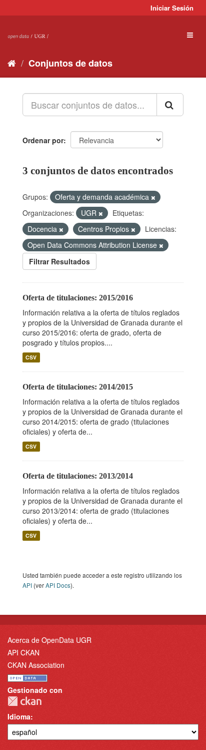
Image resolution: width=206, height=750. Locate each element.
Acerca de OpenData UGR (50, 640)
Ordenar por (43, 140)
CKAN (25, 701)
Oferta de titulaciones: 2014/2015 (77, 387)
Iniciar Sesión (172, 8)
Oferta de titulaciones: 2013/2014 (77, 476)
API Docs (58, 585)
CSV (31, 357)
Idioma (19, 716)
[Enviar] (170, 104)
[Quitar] (153, 197)
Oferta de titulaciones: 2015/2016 (77, 297)
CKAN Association (36, 665)
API (27, 585)
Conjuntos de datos (70, 63)
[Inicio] (12, 62)
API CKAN (24, 652)
